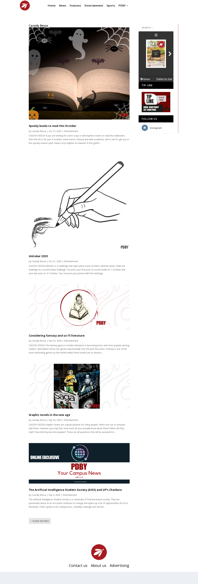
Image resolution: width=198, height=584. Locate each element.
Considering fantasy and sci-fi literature (57, 335)
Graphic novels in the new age (49, 415)
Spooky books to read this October (52, 126)
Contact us (78, 566)
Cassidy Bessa (39, 131)
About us (98, 566)
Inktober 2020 (38, 256)
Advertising (119, 566)
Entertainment (71, 131)
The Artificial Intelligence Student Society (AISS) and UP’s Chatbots (75, 490)
